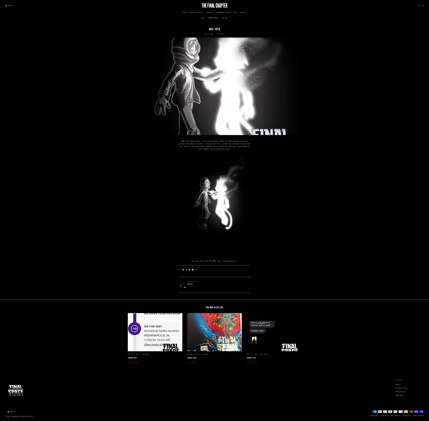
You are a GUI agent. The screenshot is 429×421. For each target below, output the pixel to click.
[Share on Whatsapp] (192, 270)
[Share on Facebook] (183, 270)
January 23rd (191, 358)
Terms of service (395, 415)
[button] (418, 5)
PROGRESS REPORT (213, 18)
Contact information (418, 415)
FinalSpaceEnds (15, 416)
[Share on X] (186, 270)
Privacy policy (384, 415)
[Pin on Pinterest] (189, 270)
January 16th (251, 358)
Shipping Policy (401, 388)
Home (202, 18)
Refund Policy (401, 391)
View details (133, 362)
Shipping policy (406, 415)
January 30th (132, 358)
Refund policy (374, 415)
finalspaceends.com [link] (227, 261)
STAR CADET (400, 395)
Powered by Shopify (27, 416)
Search (398, 384)
